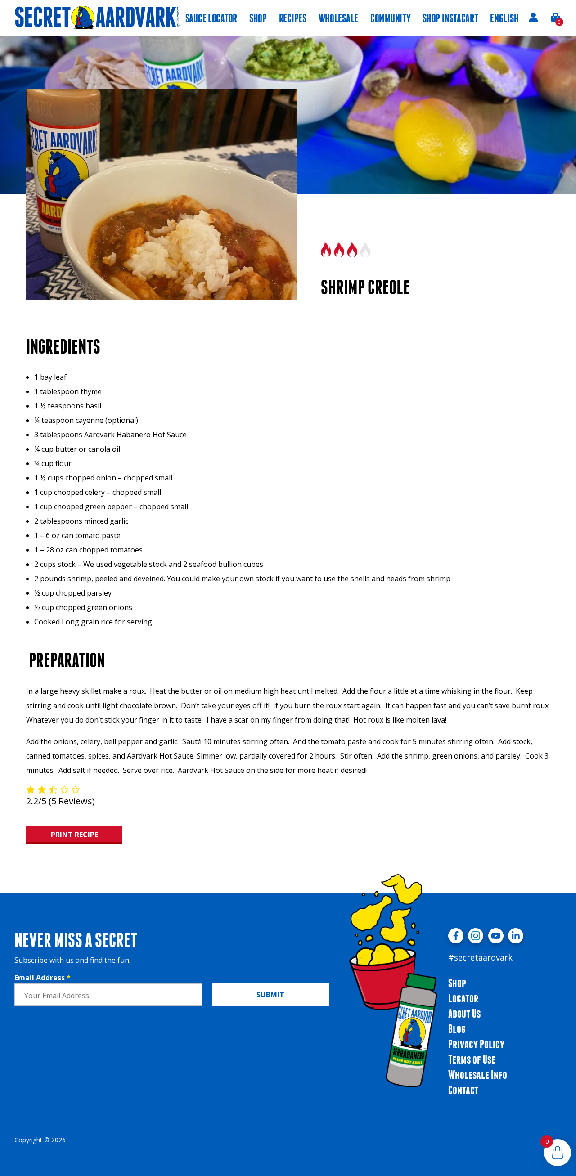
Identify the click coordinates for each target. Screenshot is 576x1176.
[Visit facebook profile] (456, 935)
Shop (258, 18)
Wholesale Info (477, 1074)
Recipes (292, 18)
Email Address (42, 978)
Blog (457, 1029)
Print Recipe (74, 834)
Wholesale (339, 18)
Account (533, 17)
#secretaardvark (480, 957)
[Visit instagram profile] (475, 935)
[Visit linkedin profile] (515, 935)
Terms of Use (471, 1059)
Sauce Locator (211, 18)
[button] (556, 17)
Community (390, 18)
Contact (463, 1090)
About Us (464, 1013)
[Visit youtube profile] (496, 935)
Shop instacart (450, 18)
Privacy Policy (476, 1044)
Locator (463, 998)
